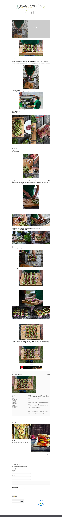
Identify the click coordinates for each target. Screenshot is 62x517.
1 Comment (29, 31)
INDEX (22, 17)
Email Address (13, 475)
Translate (16, 496)
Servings (16, 374)
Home (18, 17)
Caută (22, 501)
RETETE (26, 17)
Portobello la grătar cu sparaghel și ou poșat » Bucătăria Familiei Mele (20, 466)
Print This (49, 374)
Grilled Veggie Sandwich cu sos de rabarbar (39, 453)
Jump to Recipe (32, 31)
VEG (35, 17)
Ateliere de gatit (31, 17)
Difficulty (20, 374)
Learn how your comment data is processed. (23, 488)
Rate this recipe (13, 470)
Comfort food (40, 17)
